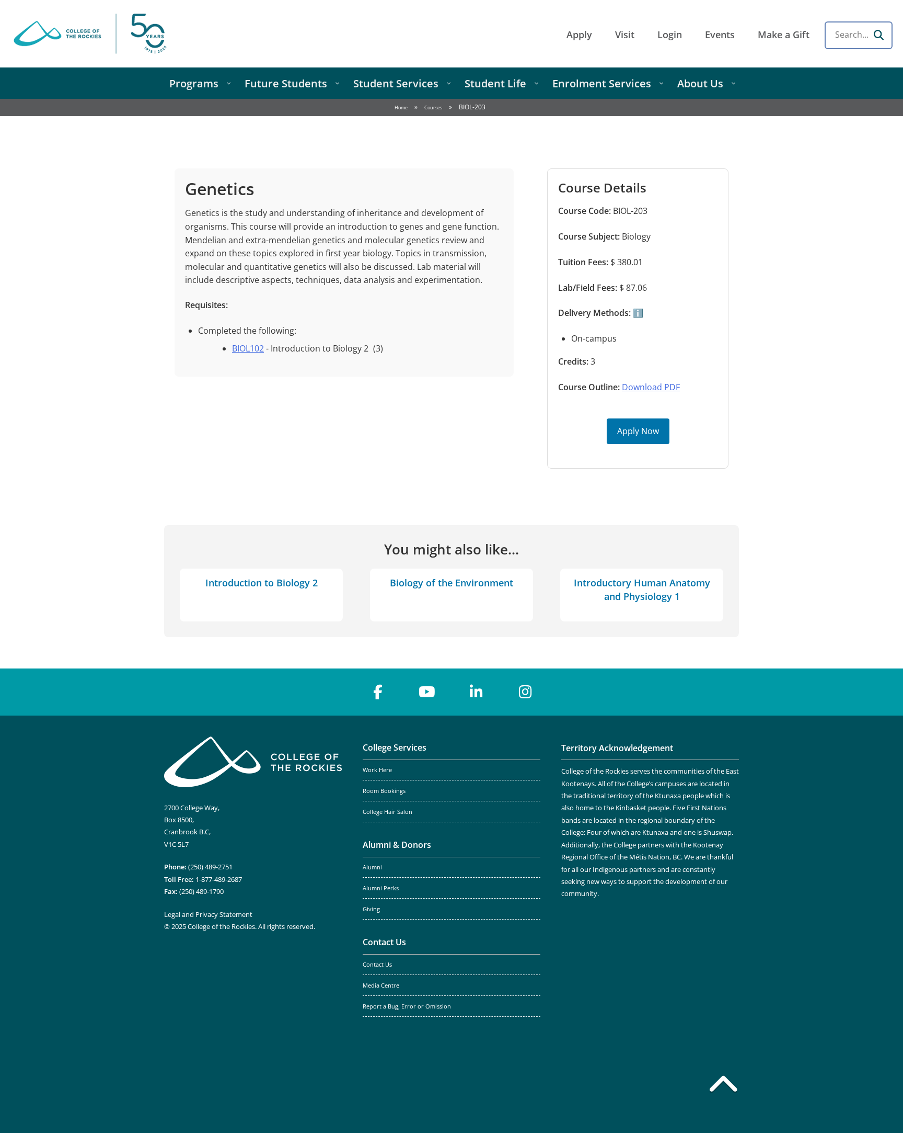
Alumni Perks (381, 888)
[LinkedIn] (476, 692)
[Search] (878, 35)
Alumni (372, 867)
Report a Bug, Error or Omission (407, 1006)
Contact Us (384, 942)
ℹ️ (637, 313)
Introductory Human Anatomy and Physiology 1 (642, 589)
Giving (371, 909)
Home (401, 107)
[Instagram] (525, 692)
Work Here (377, 770)
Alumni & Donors (397, 845)
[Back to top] (723, 1086)
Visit (624, 34)
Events (720, 34)
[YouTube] (427, 692)
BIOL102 (248, 348)
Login (669, 34)
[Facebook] (378, 692)
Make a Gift (783, 34)
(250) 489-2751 (210, 866)
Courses (433, 107)
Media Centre (381, 985)
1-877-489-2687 (218, 879)
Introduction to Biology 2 (261, 582)
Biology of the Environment (451, 582)
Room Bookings (384, 791)
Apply (579, 34)
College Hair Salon (387, 811)
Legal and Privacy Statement (208, 914)
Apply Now (638, 431)
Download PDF (651, 387)
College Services (394, 747)
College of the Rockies (92, 34)
